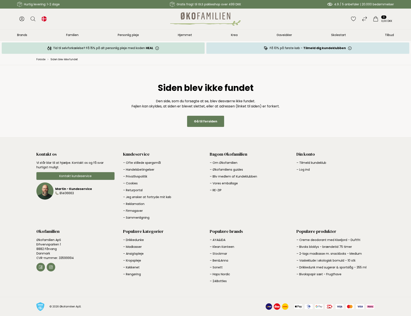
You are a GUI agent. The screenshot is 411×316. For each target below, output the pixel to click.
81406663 (67, 193)
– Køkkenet (131, 267)
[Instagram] (51, 267)
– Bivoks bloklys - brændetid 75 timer (324, 247)
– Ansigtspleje (133, 253)
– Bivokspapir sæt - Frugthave (318, 274)
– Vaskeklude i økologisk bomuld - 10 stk (326, 260)
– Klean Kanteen (222, 247)
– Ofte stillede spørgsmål (142, 163)
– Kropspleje (132, 260)
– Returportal (133, 190)
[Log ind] (22, 19)
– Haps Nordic (220, 274)
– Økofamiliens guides (226, 169)
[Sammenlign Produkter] (364, 19)
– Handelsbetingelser (138, 169)
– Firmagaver (133, 211)
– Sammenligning (136, 217)
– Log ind (303, 169)
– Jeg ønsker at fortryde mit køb (147, 197)
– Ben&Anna (219, 260)
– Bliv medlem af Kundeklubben (233, 176)
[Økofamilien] (205, 19)
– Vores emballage (224, 183)
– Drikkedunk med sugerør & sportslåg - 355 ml (331, 267)
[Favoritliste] (353, 19)
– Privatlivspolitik (135, 176)
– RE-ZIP (216, 190)
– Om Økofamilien (223, 163)
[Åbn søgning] (33, 19)
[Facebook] (40, 267)
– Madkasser (132, 247)
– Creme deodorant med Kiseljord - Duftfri (328, 240)
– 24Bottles (218, 281)
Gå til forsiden (205, 121)
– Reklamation (133, 204)
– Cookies (130, 183)
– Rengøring (132, 274)
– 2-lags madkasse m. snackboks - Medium (329, 253)
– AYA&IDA (217, 240)
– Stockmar (218, 253)
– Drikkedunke (133, 240)
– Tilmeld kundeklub (311, 163)
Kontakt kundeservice (75, 176)
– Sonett (216, 267)
